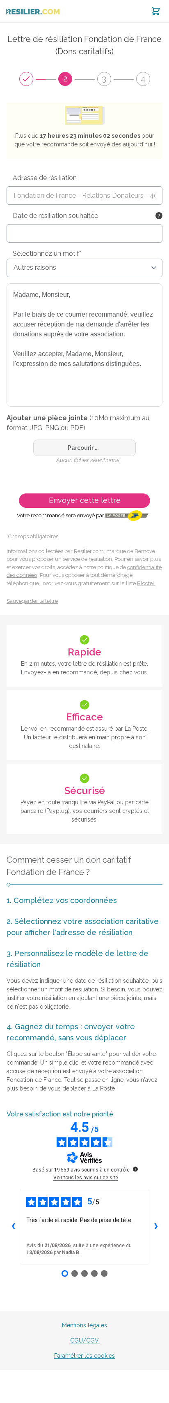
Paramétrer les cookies (84, 1355)
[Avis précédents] (13, 1226)
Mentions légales (84, 1325)
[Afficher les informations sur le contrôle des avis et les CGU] (135, 1169)
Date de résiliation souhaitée (55, 216)
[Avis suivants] (156, 1226)
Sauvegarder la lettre (32, 601)
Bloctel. (146, 583)
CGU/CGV (84, 1340)
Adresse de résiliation (45, 178)
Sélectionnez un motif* (47, 253)
